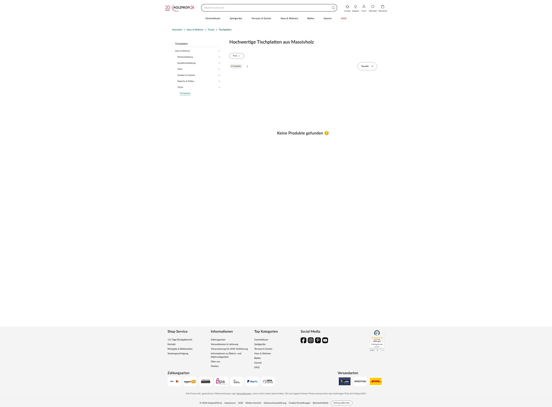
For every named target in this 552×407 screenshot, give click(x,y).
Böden (310, 18)
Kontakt (172, 344)
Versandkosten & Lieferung (224, 344)
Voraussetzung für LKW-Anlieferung (229, 349)
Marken (215, 366)
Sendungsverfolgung (178, 353)
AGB (240, 403)
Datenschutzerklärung (275, 403)
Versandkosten (243, 393)
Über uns (215, 361)
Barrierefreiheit (320, 403)
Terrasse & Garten (261, 18)
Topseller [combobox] (365, 66)
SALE (344, 18)
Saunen (328, 18)
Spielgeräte (236, 18)
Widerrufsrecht (253, 403)
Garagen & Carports (186, 75)
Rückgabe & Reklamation (180, 349)
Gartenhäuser (213, 18)
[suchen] (333, 8)
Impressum (230, 403)
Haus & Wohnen (289, 18)
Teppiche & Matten (185, 81)
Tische (180, 87)
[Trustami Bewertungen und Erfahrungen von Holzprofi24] (376, 341)
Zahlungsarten (218, 340)
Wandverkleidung (185, 57)
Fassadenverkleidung (186, 63)
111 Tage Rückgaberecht (180, 340)
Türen (179, 69)
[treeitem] (200, 93)
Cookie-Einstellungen (299, 403)
